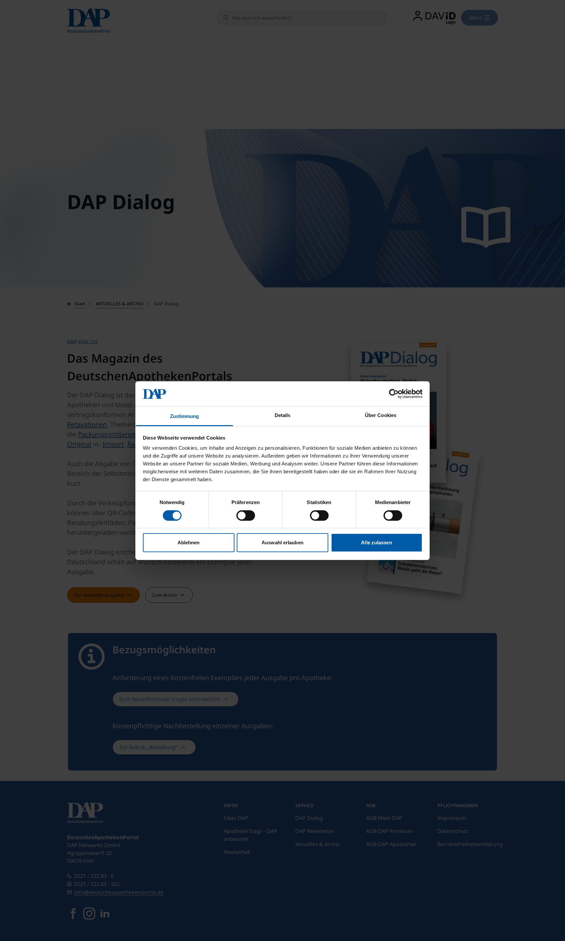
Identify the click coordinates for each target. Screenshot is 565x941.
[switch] (245, 515)
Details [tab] (283, 415)
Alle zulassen (376, 542)
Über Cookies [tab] (380, 415)
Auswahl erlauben (282, 542)
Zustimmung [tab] (184, 416)
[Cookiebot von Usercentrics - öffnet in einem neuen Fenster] (393, 394)
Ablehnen (189, 542)
